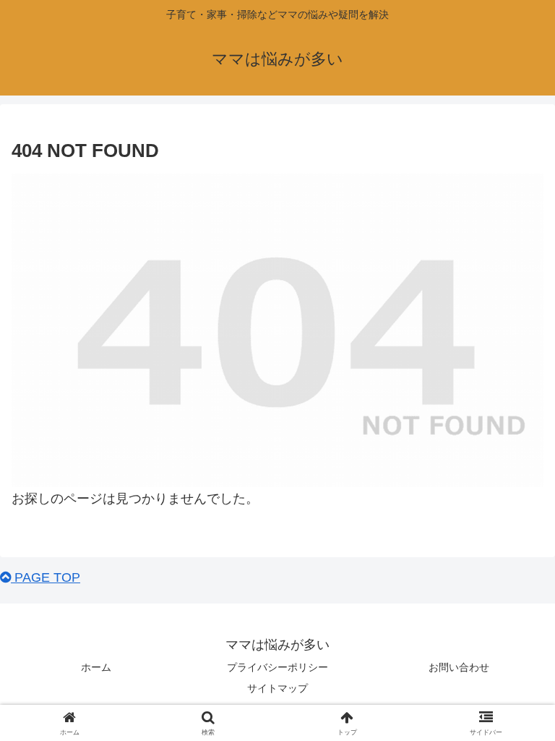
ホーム (96, 667)
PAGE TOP (45, 577)
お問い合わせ (459, 667)
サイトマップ (277, 688)
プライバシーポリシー (277, 667)
